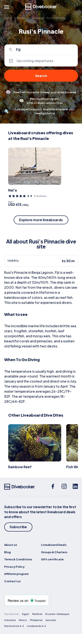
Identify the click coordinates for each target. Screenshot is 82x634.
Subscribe (18, 527)
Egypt (25, 614)
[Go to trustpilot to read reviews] (41, 600)
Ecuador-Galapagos (57, 614)
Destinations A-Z (14, 626)
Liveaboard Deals (53, 544)
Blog (7, 552)
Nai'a (12, 190)
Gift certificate (52, 559)
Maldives (37, 614)
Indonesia (10, 620)
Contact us (12, 581)
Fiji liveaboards (35, 17)
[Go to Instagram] (64, 487)
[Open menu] (6, 7)
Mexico (23, 620)
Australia (51, 620)
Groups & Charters (54, 552)
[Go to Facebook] (52, 487)
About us (10, 544)
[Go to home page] (41, 7)
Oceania (19, 17)
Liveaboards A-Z (36, 626)
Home (7, 17)
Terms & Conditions (18, 559)
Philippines (36, 620)
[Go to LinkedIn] (75, 487)
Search (41, 75)
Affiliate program (16, 574)
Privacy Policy (14, 566)
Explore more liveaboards (41, 220)
